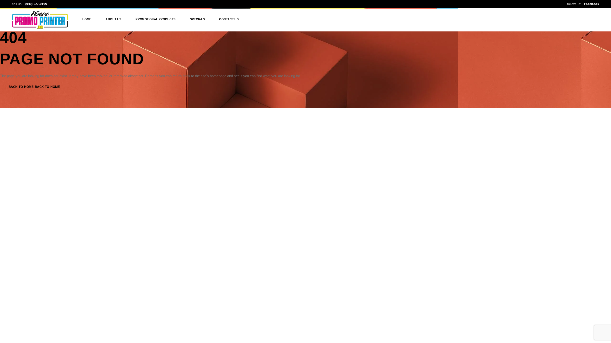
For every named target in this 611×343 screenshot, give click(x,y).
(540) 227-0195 (36, 4)
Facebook (591, 4)
